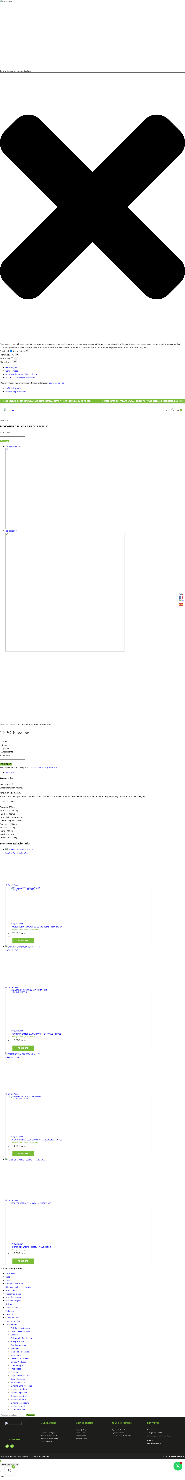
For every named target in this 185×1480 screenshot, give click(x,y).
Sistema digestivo (19, 1392)
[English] (181, 593)
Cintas (8, 1280)
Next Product (11, 531)
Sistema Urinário (18, 1406)
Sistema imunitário (19, 1396)
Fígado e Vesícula (18, 1345)
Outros (8, 1304)
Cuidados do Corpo (14, 1283)
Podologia (9, 1311)
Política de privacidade (15, 391)
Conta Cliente (81, 1433)
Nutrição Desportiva (14, 1297)
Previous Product (14, 446)
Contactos (44, 1430)
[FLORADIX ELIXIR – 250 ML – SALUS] (78, 488)
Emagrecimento (37, 767)
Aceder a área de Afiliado (121, 1436)
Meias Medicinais (13, 1294)
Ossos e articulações (20, 929)
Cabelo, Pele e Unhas (20, 1331)
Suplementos (51, 767)
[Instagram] (12, 1446)
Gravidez (15, 1348)
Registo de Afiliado (119, 1430)
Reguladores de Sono (20, 1375)
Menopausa (16, 1355)
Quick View (12, 885)
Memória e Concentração (22, 1351)
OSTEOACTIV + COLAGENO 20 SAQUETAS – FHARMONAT (37, 926)
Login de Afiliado (118, 1433)
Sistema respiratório (20, 1403)
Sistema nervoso (18, 1399)
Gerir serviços (11, 371)
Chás (7, 1277)
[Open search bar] (172, 410)
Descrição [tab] (9, 772)
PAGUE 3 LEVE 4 (12, 1307)
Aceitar (4, 383)
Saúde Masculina (18, 1382)
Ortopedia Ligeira (13, 1300)
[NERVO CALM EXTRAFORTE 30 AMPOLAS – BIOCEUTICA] (78, 592)
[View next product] (18, 531)
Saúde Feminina (18, 1379)
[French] (181, 597)
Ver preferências (22, 383)
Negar (11, 383)
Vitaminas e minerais (20, 1409)
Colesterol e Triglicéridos (22, 1338)
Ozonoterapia (17, 1365)
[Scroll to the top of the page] (0, 1461)
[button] (92, 207)
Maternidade (11, 1290)
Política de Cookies (13, 388)
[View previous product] (5, 446)
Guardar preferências (39, 383)
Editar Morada (81, 1438)
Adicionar (4, 441)
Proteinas (15, 1372)
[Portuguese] (181, 600)
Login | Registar (82, 1430)
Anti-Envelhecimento (20, 1328)
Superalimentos (12, 1321)
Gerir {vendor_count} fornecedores (21, 374)
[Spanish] (181, 604)
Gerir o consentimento (9, 1465)
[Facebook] (7, 1446)
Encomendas (81, 1436)
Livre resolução (46, 1441)
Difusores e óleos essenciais (18, 1287)
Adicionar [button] (23, 941)
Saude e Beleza (12, 1317)
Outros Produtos (18, 1362)
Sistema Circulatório (20, 1389)
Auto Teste (10, 1273)
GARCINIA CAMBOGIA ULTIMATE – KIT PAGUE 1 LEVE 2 (36, 1034)
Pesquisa (30, 1415)
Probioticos (16, 1368)
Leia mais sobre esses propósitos (20, 377)
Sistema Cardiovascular (21, 1386)
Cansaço (14, 1334)
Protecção (9, 1314)
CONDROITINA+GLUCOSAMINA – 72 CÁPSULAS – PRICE (37, 1139)
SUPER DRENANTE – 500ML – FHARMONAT (31, 1247)
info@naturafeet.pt (154, 1443)
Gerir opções (11, 367)
